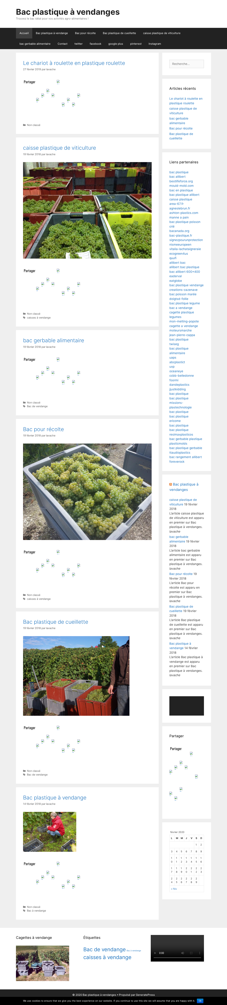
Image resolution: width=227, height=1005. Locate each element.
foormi (173, 380)
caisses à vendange (39, 317)
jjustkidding (177, 389)
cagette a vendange (183, 326)
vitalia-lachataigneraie (185, 249)
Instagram (155, 43)
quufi (172, 258)
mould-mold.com (181, 185)
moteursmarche (180, 330)
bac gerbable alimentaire (35, 43)
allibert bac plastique (184, 267)
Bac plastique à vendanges (68, 12)
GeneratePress (145, 994)
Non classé (33, 124)
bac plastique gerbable (185, 448)
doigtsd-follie (178, 299)
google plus (115, 43)
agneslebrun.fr (179, 208)
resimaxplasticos (181, 434)
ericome (175, 421)
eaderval (175, 276)
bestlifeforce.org (181, 181)
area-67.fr (176, 204)
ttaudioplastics (179, 452)
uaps (172, 357)
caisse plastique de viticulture (162, 33)
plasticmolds (178, 443)
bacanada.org (179, 231)
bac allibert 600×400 (184, 271)
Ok (200, 1001)
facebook (95, 43)
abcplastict (177, 362)
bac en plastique (181, 190)
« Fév (174, 888)
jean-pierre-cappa (182, 335)
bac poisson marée (182, 294)
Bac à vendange (36, 910)
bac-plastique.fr (180, 235)
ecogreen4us (178, 253)
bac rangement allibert (185, 457)
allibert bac (177, 262)
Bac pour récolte (85, 33)
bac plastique (179, 172)
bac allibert (177, 176)
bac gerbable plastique (185, 439)
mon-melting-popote (184, 321)
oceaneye (176, 371)
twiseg (174, 344)
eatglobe (175, 281)
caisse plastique (180, 199)
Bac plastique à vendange (52, 33)
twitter (78, 43)
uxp (172, 366)
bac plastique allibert (184, 194)
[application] (186, 706)
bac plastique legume (184, 303)
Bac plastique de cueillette (119, 33)
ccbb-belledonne (181, 375)
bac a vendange (180, 308)
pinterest (136, 43)
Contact (62, 43)
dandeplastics (179, 384)
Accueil (24, 33)
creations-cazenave (183, 290)
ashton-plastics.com (183, 213)
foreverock (176, 461)
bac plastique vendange (186, 285)
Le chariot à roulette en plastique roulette (74, 63)
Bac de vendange (37, 406)
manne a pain (179, 217)
